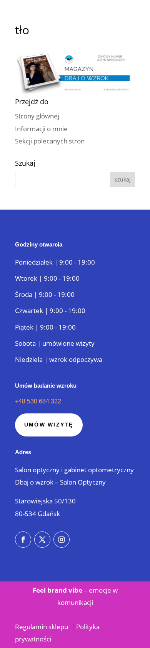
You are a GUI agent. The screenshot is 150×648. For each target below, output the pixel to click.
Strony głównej (37, 116)
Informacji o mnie (41, 128)
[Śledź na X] (42, 539)
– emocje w (75, 590)
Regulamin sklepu (42, 626)
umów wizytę (48, 424)
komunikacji (75, 602)
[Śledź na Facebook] (23, 539)
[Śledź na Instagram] (61, 539)
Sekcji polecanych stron (50, 141)
